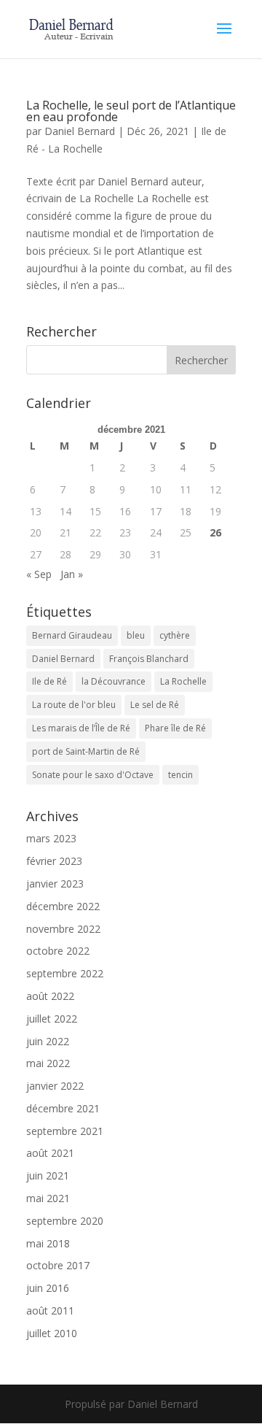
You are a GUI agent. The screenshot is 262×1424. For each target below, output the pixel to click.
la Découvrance (114, 681)
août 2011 (50, 1310)
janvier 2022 (55, 1086)
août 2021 (50, 1153)
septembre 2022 (64, 973)
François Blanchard (148, 659)
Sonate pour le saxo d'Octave (93, 775)
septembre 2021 (64, 1131)
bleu (136, 635)
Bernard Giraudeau (72, 635)
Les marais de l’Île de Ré (81, 728)
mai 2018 (48, 1243)
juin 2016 (47, 1288)
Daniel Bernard (79, 131)
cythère (174, 635)
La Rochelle (183, 681)
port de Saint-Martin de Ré (86, 751)
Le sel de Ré (154, 704)
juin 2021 (47, 1175)
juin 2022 (47, 1041)
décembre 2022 (63, 906)
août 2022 (50, 996)
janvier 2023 (55, 883)
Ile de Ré (49, 681)
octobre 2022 (58, 951)
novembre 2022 (63, 929)
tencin (180, 775)
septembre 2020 (64, 1221)
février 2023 (54, 861)
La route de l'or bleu (74, 704)
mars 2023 (51, 838)
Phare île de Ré (175, 728)
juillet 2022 (51, 1018)
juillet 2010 (51, 1333)
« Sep (39, 574)
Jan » (71, 574)
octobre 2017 (58, 1265)
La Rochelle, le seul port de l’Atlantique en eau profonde (131, 111)
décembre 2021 (63, 1108)
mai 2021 (48, 1198)
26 (215, 532)
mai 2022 (48, 1063)
